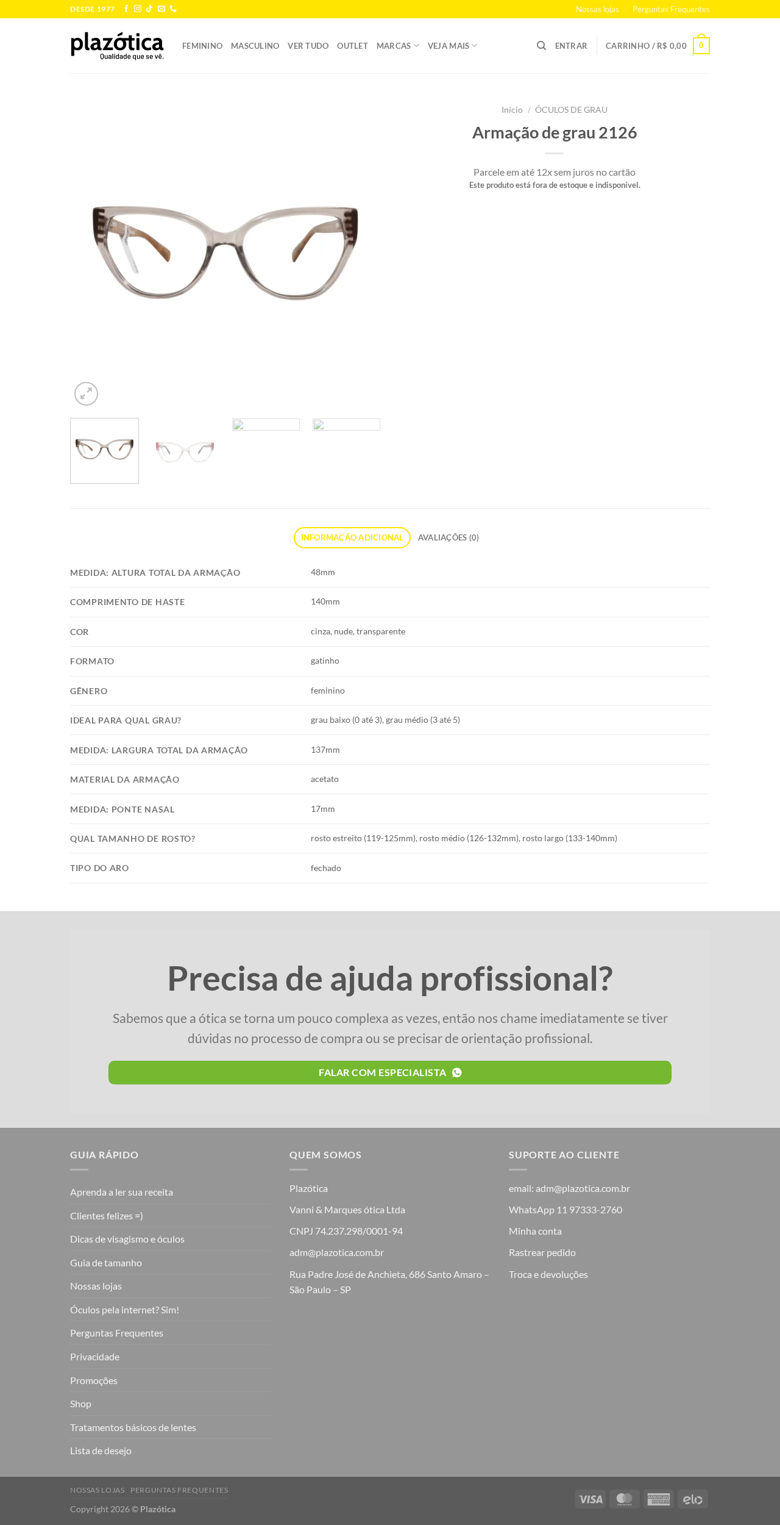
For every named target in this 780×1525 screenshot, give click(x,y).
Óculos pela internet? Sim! (124, 1309)
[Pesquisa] (541, 45)
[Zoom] (86, 394)
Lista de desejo (101, 1450)
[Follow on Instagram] (137, 9)
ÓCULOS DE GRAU (571, 110)
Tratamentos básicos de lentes (133, 1427)
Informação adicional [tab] (352, 537)
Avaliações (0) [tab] (449, 537)
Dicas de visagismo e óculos (127, 1238)
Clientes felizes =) (106, 1215)
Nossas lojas (597, 9)
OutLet (352, 46)
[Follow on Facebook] (126, 9)
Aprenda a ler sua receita (121, 1191)
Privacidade (94, 1356)
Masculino (255, 46)
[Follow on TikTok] (149, 9)
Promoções (94, 1380)
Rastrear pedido (542, 1252)
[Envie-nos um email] (161, 9)
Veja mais (448, 46)
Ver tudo (308, 46)
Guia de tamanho (106, 1262)
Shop (80, 1403)
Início (512, 110)
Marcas (394, 46)
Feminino (202, 46)
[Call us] (173, 9)
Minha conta (535, 1230)
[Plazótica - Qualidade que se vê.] (117, 45)
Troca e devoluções (548, 1274)
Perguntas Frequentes (671, 9)
